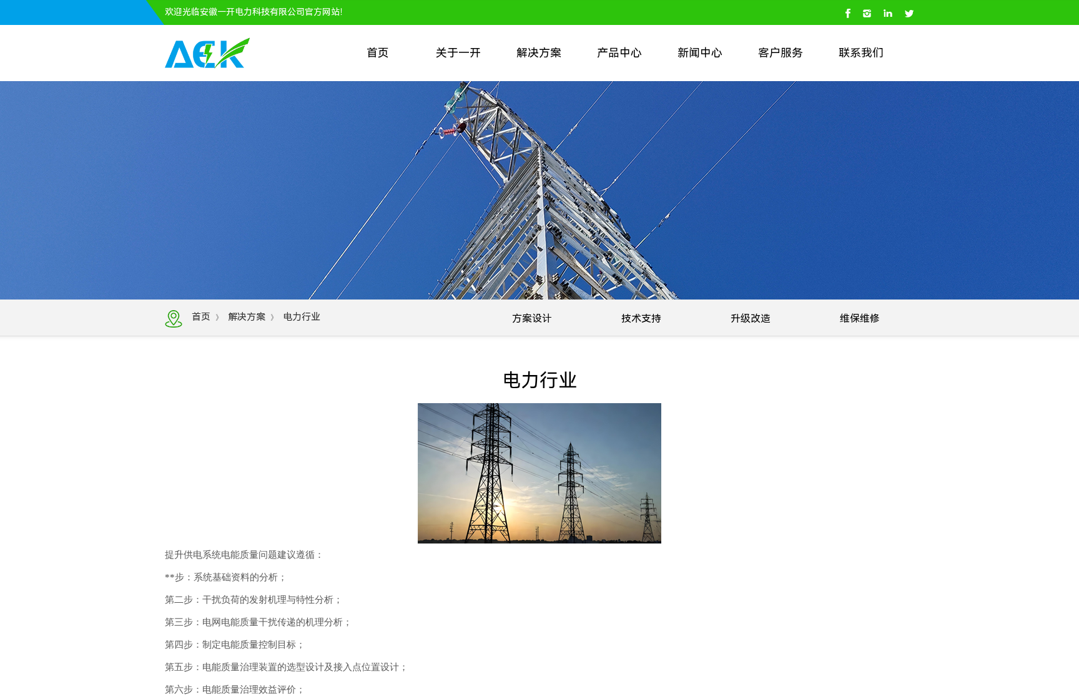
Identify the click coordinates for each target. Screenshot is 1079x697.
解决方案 (538, 53)
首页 (378, 53)
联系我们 (861, 53)
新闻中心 (699, 53)
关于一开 (458, 53)
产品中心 (619, 53)
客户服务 (780, 53)
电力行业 (301, 317)
